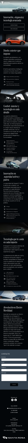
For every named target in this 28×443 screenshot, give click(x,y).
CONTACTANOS (14, 25)
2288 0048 (14, 410)
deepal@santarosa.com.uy (14, 408)
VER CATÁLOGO (14, 28)
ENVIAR (14, 384)
